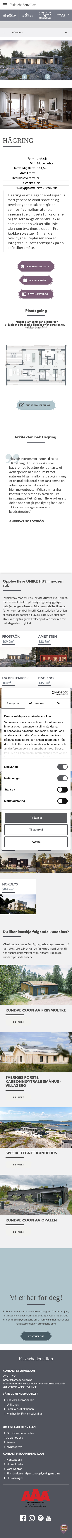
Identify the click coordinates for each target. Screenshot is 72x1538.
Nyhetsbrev (14, 1446)
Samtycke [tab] (13, 703)
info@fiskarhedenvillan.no (17, 1379)
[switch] (62, 778)
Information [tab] (36, 703)
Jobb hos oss (14, 1437)
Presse (10, 1442)
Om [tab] (59, 703)
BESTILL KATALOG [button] (38, 294)
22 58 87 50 (9, 1376)
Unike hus (12, 1404)
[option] (36, 60)
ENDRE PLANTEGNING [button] (38, 405)
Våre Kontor (14, 1468)
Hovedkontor (15, 1464)
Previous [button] (24, 77)
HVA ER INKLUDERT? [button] (38, 266)
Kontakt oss (36, 1336)
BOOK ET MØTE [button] (38, 280)
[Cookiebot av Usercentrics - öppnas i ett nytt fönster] (52, 693)
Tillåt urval (36, 829)
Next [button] (47, 77)
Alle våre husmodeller (20, 1400)
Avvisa (36, 841)
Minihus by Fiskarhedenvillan (24, 1413)
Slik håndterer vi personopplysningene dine (33, 1473)
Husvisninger (14, 1478)
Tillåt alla (36, 817)
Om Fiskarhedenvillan (20, 1433)
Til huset (18, 1021)
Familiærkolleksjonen (20, 1409)
